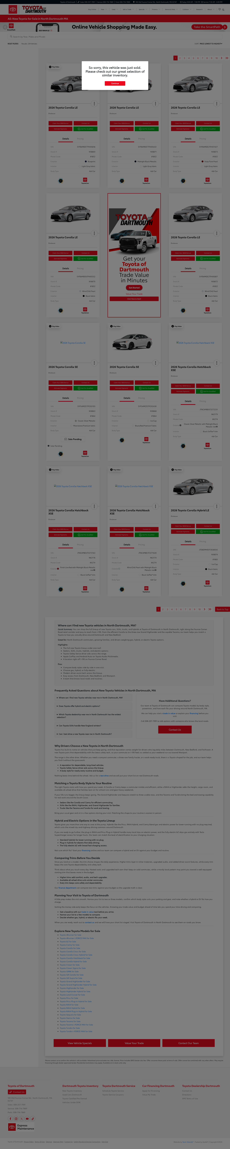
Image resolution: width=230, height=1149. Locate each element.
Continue (115, 83)
